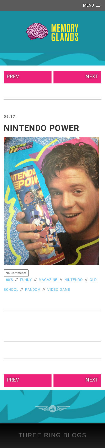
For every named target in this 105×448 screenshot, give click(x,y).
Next (91, 76)
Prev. (13, 76)
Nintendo (73, 280)
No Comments (16, 273)
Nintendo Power (41, 128)
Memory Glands (52, 32)
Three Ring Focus (52, 408)
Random (33, 289)
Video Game (58, 289)
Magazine (48, 280)
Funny (26, 280)
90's (9, 280)
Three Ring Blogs (53, 435)
